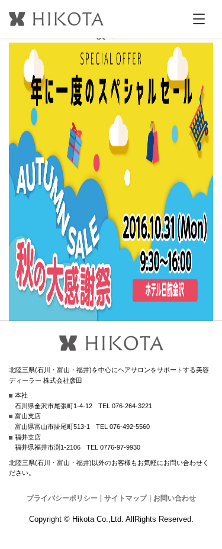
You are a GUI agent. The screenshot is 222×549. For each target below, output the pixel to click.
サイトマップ (125, 498)
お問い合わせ (174, 498)
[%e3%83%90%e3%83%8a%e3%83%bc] (111, 313)
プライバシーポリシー (62, 498)
